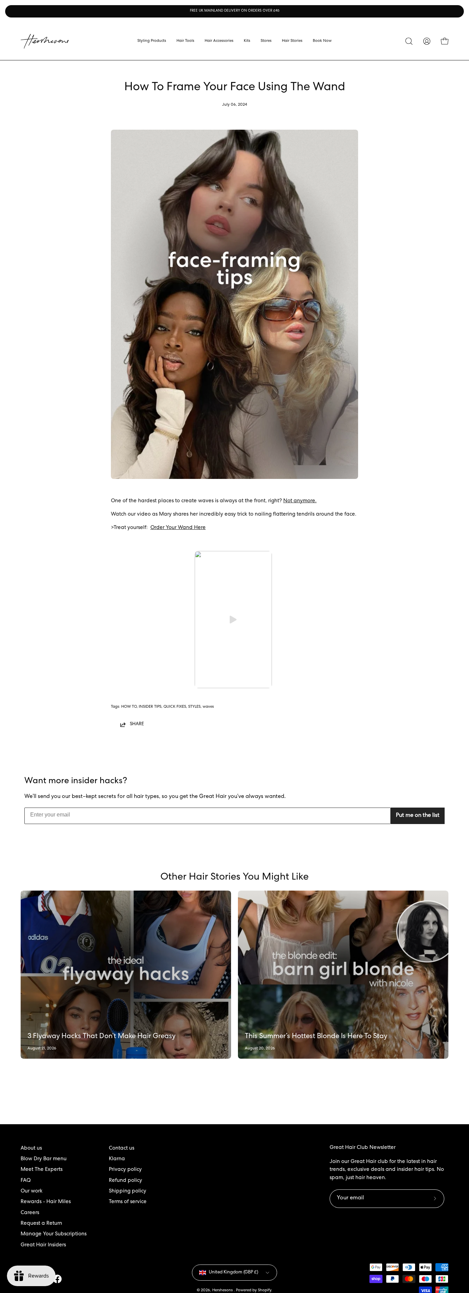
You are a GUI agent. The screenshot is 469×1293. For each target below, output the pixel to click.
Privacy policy (125, 1170)
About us (31, 1148)
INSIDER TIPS (150, 707)
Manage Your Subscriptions (54, 1234)
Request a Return (41, 1223)
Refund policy (125, 1181)
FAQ (26, 1181)
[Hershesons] (45, 41)
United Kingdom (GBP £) (233, 1272)
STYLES (194, 707)
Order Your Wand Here (178, 528)
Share (137, 724)
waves (208, 707)
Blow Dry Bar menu (44, 1159)
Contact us (121, 1148)
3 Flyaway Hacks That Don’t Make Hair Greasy (101, 1036)
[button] (266, 41)
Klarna (117, 1159)
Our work (32, 1191)
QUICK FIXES (174, 707)
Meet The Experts (41, 1170)
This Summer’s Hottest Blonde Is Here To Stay (316, 1036)
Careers (30, 1213)
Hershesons (223, 1290)
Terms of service (128, 1202)
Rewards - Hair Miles (46, 1202)
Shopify (264, 1290)
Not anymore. (300, 501)
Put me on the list (417, 816)
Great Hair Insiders (43, 1245)
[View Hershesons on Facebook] (57, 1279)
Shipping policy (127, 1191)
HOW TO (129, 707)
